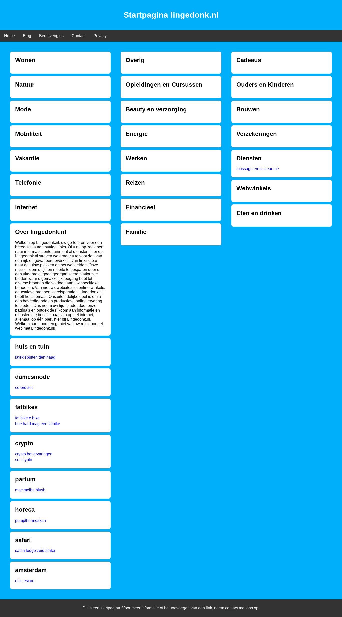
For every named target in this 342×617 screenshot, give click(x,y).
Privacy (100, 36)
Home (9, 36)
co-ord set (24, 387)
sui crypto (23, 460)
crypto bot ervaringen (33, 454)
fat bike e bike (27, 418)
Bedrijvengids (51, 36)
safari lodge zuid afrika (35, 550)
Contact (78, 36)
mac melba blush (30, 490)
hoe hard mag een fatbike (37, 424)
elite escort (24, 581)
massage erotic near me (257, 169)
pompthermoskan (30, 520)
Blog (27, 36)
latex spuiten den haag (35, 357)
